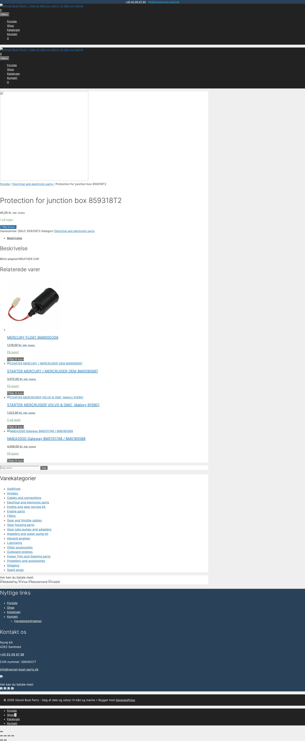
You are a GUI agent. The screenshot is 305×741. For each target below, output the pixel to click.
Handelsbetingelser (28, 621)
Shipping (13, 565)
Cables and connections (24, 498)
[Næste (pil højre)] (5, 739)
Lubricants (14, 543)
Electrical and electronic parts (33, 184)
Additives (13, 489)
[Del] (8, 735)
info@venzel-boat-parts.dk (163, 1)
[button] (15, 715)
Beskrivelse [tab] (14, 238)
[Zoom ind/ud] (1, 735)
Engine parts (16, 511)
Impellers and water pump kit (27, 534)
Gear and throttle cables (24, 520)
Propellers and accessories (26, 561)
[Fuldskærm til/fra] (5, 735)
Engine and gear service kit (26, 507)
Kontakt (12, 34)
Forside (12, 21)
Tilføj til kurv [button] (15, 359)
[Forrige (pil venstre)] (1, 739)
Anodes (12, 493)
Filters (11, 516)
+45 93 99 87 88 (136, 1)
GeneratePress (125, 700)
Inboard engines (18, 538)
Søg (44, 467)
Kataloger (13, 30)
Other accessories (20, 547)
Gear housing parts (20, 525)
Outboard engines (20, 552)
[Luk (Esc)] (12, 735)
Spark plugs (15, 570)
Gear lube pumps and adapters (29, 529)
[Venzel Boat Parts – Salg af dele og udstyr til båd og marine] (41, 6)
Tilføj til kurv (8, 227)
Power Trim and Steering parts (28, 556)
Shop (10, 25)
